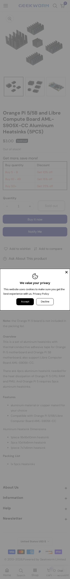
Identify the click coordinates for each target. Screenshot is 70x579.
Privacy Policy (41, 293)
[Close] (66, 272)
